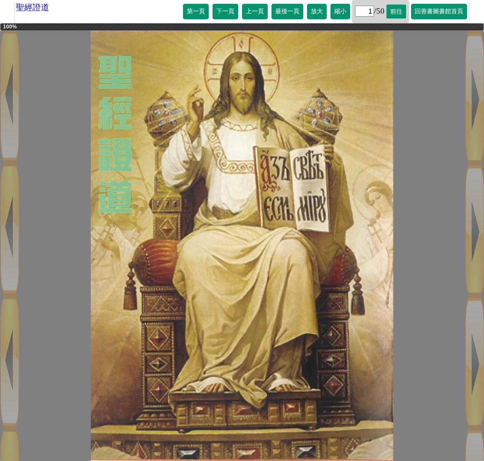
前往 (396, 11)
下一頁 (225, 11)
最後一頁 (287, 11)
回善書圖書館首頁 (439, 11)
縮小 (340, 11)
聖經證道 (32, 7)
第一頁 (196, 11)
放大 (317, 11)
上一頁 (255, 11)
